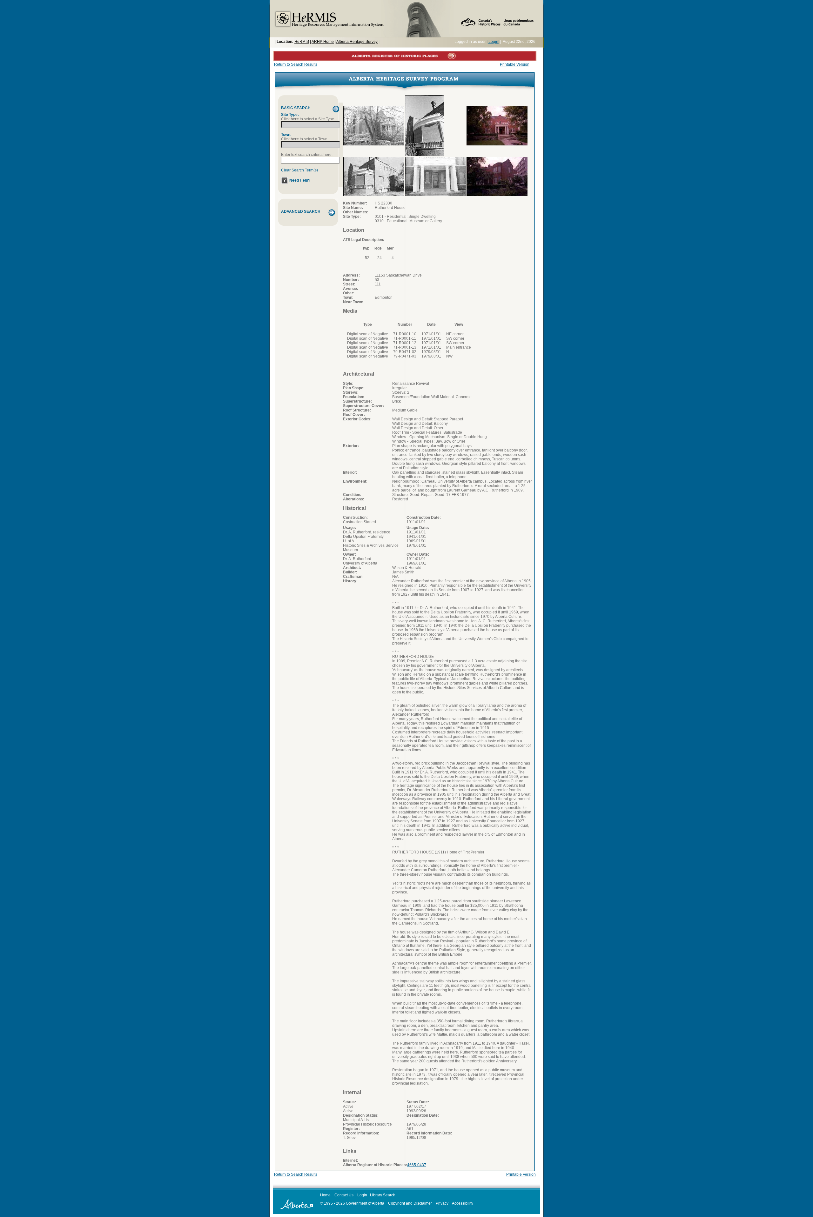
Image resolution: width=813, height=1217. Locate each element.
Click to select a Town (304, 139)
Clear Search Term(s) (299, 170)
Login (362, 1195)
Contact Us (343, 1195)
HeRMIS (301, 41)
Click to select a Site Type (307, 119)
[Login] (493, 41)
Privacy (442, 1203)
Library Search (382, 1195)
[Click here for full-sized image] (373, 144)
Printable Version (514, 64)
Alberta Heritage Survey (357, 41)
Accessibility (462, 1203)
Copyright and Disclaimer (410, 1203)
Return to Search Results (295, 64)
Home (325, 1195)
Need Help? (299, 180)
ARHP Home (323, 41)
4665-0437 (416, 1165)
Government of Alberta (365, 1203)
